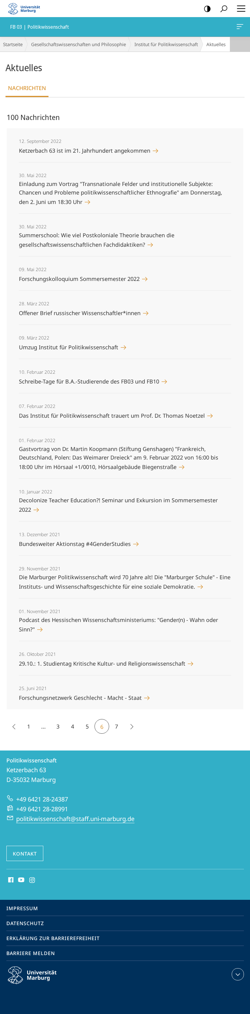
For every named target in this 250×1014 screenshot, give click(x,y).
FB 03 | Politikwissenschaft (241, 27)
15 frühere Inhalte (14, 726)
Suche (224, 8)
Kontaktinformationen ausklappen (238, 974)
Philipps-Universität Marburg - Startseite (26, 8)
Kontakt (25, 853)
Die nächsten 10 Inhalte (131, 726)
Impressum (22, 908)
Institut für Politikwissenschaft (166, 44)
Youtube (20, 880)
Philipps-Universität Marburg (43, 985)
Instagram (32, 880)
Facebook (10, 880)
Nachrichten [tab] (27, 88)
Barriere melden (30, 953)
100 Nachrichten (33, 117)
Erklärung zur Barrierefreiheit (53, 938)
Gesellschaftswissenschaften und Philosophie (78, 44)
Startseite (13, 44)
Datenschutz (25, 923)
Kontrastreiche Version (207, 8)
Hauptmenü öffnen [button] (241, 8)
